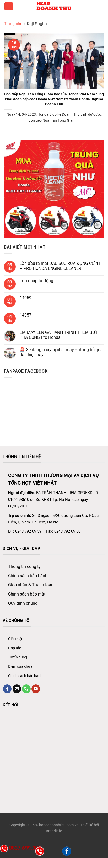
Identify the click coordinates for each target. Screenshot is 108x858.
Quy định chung (22, 603)
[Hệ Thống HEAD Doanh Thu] (54, 6)
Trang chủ (13, 23)
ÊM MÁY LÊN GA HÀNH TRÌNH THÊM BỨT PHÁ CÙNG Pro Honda (59, 335)
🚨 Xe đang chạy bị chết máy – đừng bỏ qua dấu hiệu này (61, 352)
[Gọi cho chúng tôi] (26, 688)
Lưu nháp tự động (36, 280)
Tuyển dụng (17, 657)
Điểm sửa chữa (20, 666)
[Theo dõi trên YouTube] (35, 688)
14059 (25, 297)
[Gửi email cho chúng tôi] (17, 688)
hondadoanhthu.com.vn (59, 825)
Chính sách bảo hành (27, 575)
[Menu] (8, 6)
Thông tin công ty (24, 566)
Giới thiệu (15, 639)
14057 (25, 315)
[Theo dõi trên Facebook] (7, 688)
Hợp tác (14, 648)
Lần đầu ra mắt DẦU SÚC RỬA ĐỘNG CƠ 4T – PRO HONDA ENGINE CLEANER (60, 266)
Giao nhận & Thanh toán (30, 584)
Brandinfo (54, 831)
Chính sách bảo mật (26, 594)
